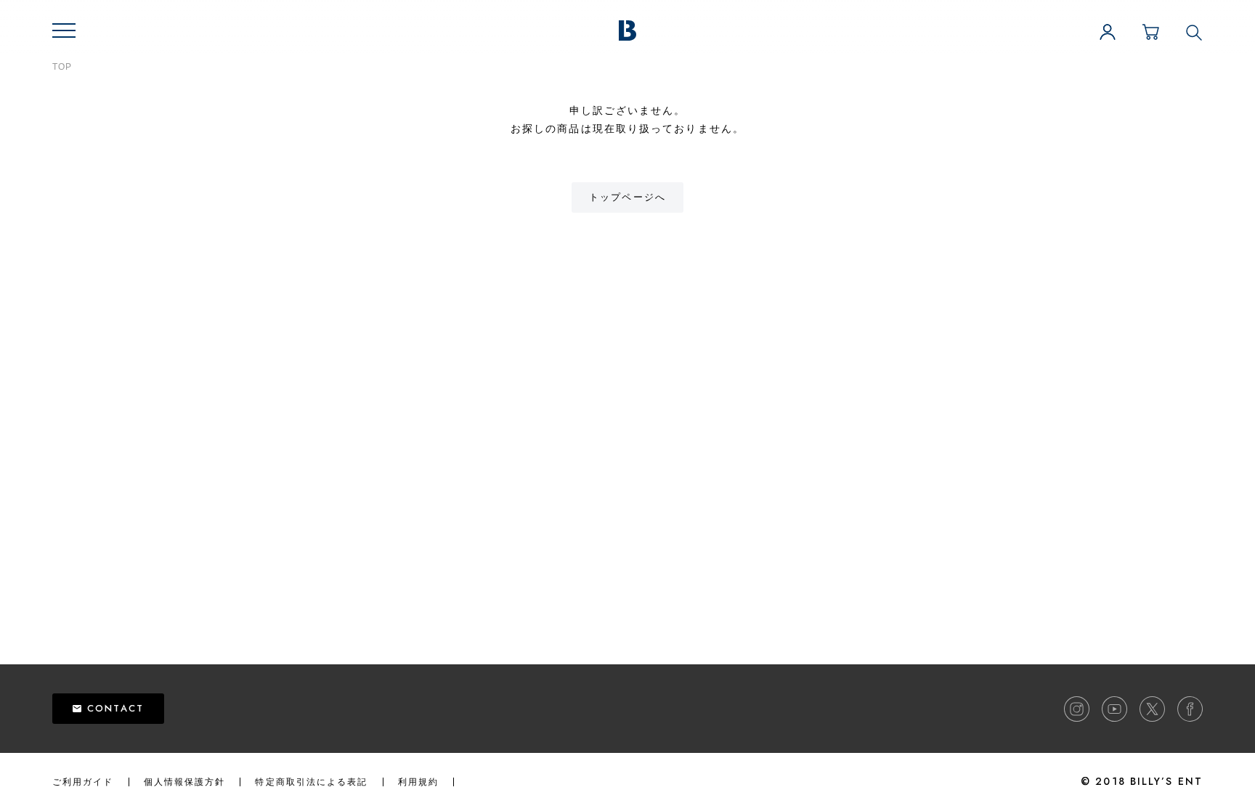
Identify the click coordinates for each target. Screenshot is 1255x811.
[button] (64, 30)
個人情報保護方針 (185, 782)
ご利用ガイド (83, 782)
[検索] (1194, 32)
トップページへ (627, 197)
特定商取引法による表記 (311, 782)
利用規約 (418, 782)
